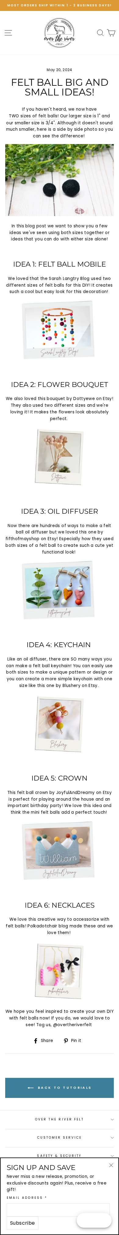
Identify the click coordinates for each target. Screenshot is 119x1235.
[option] (59, 5)
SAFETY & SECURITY (59, 1156)
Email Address (27, 1197)
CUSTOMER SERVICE (59, 1137)
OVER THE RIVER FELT (59, 1119)
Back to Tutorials (64, 1087)
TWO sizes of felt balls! (34, 116)
